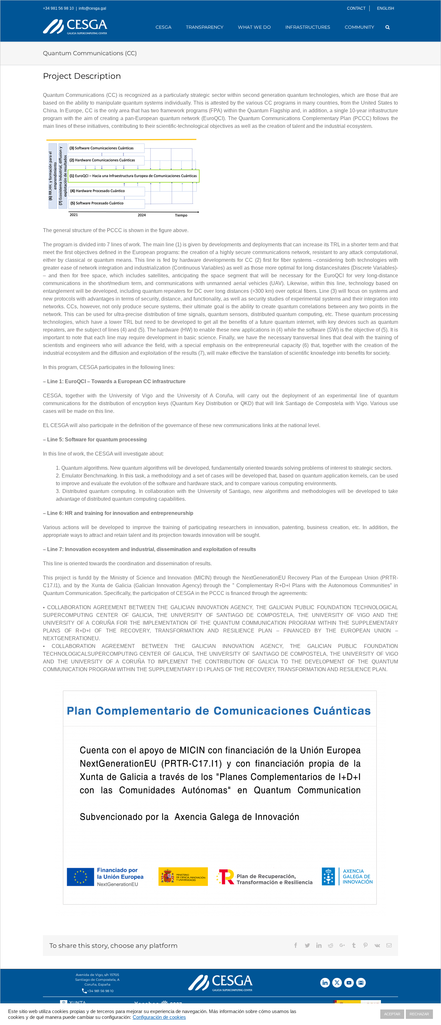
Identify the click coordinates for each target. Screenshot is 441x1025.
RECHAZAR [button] (419, 1014)
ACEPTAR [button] (392, 1014)
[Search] (387, 27)
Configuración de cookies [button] (159, 1017)
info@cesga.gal (92, 8)
